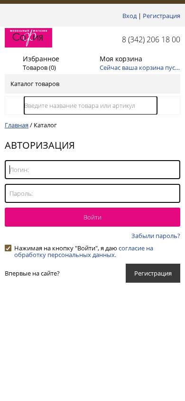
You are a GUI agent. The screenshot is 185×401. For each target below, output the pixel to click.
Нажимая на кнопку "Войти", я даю (83, 248)
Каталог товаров (34, 83)
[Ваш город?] (7, 15)
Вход (129, 15)
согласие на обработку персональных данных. (83, 251)
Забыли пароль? (155, 235)
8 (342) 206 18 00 (151, 39)
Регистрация (161, 15)
